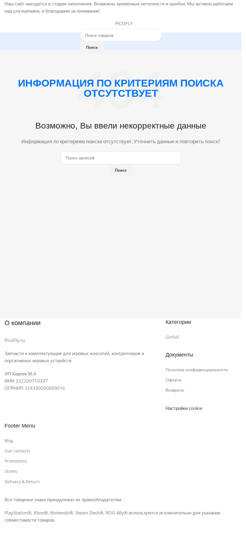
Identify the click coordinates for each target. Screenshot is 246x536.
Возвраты (175, 390)
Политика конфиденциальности (197, 369)
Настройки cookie (184, 408)
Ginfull (172, 337)
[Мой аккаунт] (234, 23)
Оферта (174, 380)
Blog (8, 440)
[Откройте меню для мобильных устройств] (7, 23)
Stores (10, 471)
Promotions (15, 461)
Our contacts (17, 451)
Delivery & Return (22, 481)
